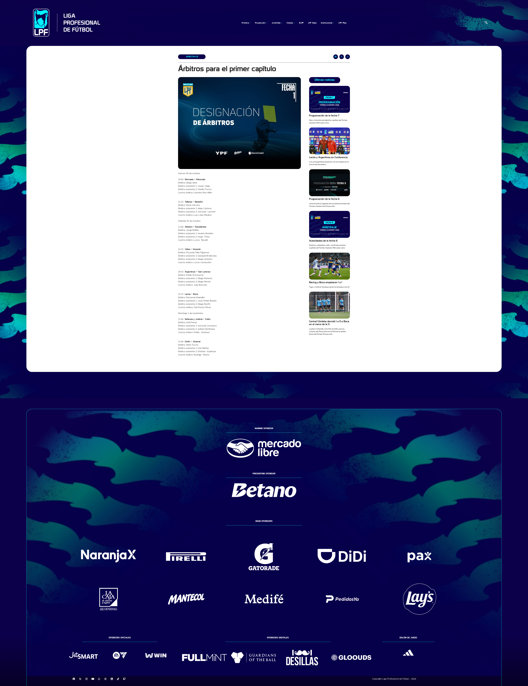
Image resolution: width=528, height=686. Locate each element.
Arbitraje (192, 57)
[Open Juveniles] (281, 23)
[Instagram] (86, 678)
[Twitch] (124, 678)
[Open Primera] (250, 23)
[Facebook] (73, 678)
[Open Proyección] (266, 23)
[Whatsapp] (99, 678)
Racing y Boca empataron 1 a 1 (325, 282)
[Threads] (105, 678)
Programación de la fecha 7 (324, 115)
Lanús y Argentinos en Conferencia (328, 157)
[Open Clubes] (294, 23)
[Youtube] (92, 678)
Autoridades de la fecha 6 (323, 241)
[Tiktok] (118, 678)
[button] (486, 23)
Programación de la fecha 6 (324, 199)
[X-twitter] (80, 678)
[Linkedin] (111, 678)
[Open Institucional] (333, 23)
